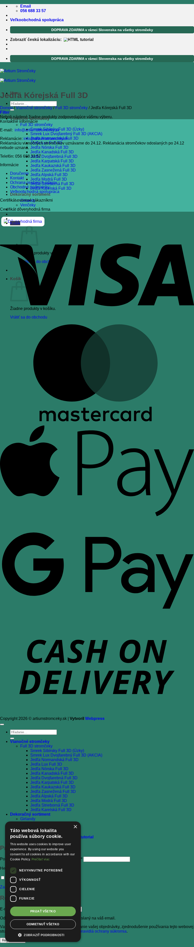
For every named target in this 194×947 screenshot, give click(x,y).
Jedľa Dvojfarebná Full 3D (54, 156)
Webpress (95, 718)
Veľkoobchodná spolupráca (37, 20)
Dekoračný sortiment (30, 194)
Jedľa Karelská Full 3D (50, 188)
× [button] (75, 827)
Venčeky (28, 205)
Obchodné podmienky (30, 187)
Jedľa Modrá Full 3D (48, 179)
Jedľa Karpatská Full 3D (52, 161)
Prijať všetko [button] (43, 911)
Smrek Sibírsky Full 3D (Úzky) (57, 750)
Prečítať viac (41, 859)
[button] (15, 223)
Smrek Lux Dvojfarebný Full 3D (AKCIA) (66, 134)
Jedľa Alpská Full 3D (49, 175)
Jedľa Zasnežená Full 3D (53, 170)
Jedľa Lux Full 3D (46, 764)
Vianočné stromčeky (34, 108)
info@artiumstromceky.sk (37, 130)
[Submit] (12, 738)
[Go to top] (2, 724)
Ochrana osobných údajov (33, 182)
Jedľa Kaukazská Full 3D (53, 165)
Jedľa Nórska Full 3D (49, 147)
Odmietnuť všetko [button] (43, 924)
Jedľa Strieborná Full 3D (52, 805)
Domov (6, 108)
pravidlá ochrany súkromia (103, 931)
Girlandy (27, 819)
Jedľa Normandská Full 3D (54, 760)
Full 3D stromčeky (36, 125)
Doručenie (19, 173)
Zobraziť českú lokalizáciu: (37, 39)
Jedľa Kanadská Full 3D (52, 152)
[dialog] (43, 881)
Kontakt (17, 178)
